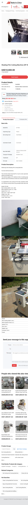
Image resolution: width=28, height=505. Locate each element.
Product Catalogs (22, 449)
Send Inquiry (14, 77)
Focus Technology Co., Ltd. (18, 499)
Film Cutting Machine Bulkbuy (9, 491)
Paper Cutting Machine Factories (10, 480)
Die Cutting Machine (6, 452)
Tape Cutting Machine (8, 487)
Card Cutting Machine (21, 487)
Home (2, 10)
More (2, 494)
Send (14, 365)
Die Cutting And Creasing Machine (10, 473)
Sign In (3, 112)
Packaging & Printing (10, 10)
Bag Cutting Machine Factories (10, 484)
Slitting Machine (18, 452)
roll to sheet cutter (19, 457)
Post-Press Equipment (20, 10)
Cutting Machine (5, 457)
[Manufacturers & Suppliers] (14, 2)
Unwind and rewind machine (8, 454)
